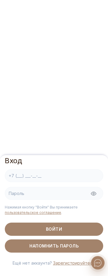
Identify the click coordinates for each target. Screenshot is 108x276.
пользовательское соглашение (33, 212)
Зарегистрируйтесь (74, 263)
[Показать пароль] (93, 193)
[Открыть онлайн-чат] (98, 263)
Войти (54, 229)
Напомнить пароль (54, 245)
